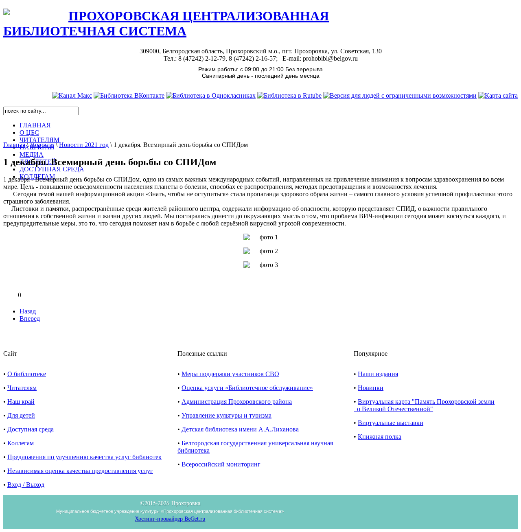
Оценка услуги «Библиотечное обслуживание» (247, 387)
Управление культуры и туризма (226, 415)
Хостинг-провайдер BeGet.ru (170, 518)
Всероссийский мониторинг (221, 464)
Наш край (21, 401)
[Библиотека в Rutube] (289, 95)
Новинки (370, 387)
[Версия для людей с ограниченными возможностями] (400, 95)
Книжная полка (379, 436)
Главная (14, 144)
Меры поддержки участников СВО (230, 373)
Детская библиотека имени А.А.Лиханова (240, 429)
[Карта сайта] (498, 95)
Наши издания (378, 373)
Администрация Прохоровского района (237, 401)
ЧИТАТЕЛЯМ (39, 139)
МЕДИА (32, 154)
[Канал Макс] (72, 95)
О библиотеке (26, 373)
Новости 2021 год (84, 144)
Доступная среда (30, 429)
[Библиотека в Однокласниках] (211, 95)
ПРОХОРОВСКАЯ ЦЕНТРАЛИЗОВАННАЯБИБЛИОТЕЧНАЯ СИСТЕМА (166, 23)
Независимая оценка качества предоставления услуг (80, 470)
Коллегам (20, 443)
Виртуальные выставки (390, 422)
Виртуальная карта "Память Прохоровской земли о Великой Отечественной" (424, 405)
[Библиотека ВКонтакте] (129, 95)
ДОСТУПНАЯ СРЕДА (52, 169)
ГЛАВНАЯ (35, 125)
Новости (42, 144)
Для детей (21, 415)
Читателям (22, 387)
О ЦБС (29, 132)
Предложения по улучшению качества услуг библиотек (84, 456)
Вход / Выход (25, 484)
